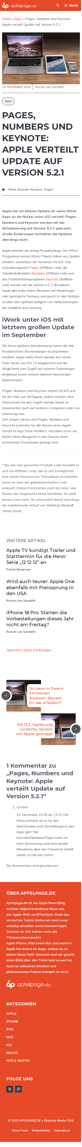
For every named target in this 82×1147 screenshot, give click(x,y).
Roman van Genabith (21, 600)
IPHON (11, 1021)
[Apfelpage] (19, 5)
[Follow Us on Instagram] (18, 1089)
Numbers (36, 189)
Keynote (23, 189)
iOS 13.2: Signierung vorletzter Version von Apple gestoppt (34, 729)
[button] (58, 5)
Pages (48, 189)
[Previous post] (6, 696)
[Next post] (76, 729)
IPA (8, 1029)
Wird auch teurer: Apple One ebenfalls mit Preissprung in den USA (40, 587)
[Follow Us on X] (9, 1089)
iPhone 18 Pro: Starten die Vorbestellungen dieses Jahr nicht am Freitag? (40, 618)
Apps (8, 101)
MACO (11, 1053)
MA (8, 1037)
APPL (10, 1014)
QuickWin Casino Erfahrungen (29, 650)
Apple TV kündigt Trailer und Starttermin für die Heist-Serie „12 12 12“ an (40, 556)
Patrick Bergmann (18, 569)
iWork (12, 189)
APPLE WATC (16, 1061)
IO (8, 1045)
